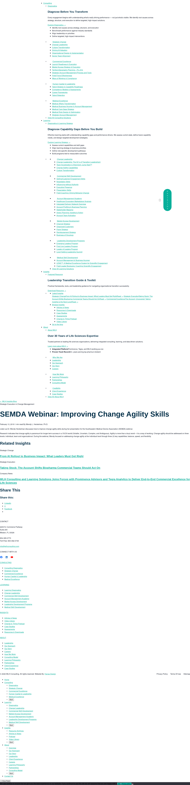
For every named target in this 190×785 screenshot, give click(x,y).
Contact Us (167, 199)
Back (11, 699)
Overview (12, 748)
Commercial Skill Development (16, 596)
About (6, 745)
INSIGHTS (4, 612)
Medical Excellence (12, 579)
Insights (7, 728)
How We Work (10, 654)
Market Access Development (15, 601)
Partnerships (9, 662)
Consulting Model (11, 657)
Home (6, 679)
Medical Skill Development (14, 607)
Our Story (8, 648)
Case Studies (9, 626)
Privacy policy (126, 784)
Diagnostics (13, 685)
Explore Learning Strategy (59, 142)
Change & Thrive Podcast (14, 623)
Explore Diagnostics (57, 25)
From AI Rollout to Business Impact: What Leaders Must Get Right (41, 456)
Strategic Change (11, 570)
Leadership (8, 643)
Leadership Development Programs (18, 604)
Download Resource (57, 290)
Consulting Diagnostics (13, 568)
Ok (119, 784)
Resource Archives (16, 731)
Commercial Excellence (13, 573)
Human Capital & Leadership (15, 576)
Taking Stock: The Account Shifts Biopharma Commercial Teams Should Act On (50, 467)
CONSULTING (5, 562)
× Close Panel (5, 781)
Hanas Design (50, 674)
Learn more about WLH (58, 346)
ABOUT (3, 637)
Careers (7, 651)
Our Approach (9, 646)
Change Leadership (12, 593)
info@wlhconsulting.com (9, 546)
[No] (132, 784)
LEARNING (4, 584)
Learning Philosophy (12, 660)
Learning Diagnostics (12, 590)
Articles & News (10, 618)
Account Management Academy (16, 598)
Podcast (12, 736)
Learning (7, 702)
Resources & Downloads (14, 632)
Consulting (8, 682)
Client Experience (11, 665)
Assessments (9, 629)
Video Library (9, 621)
